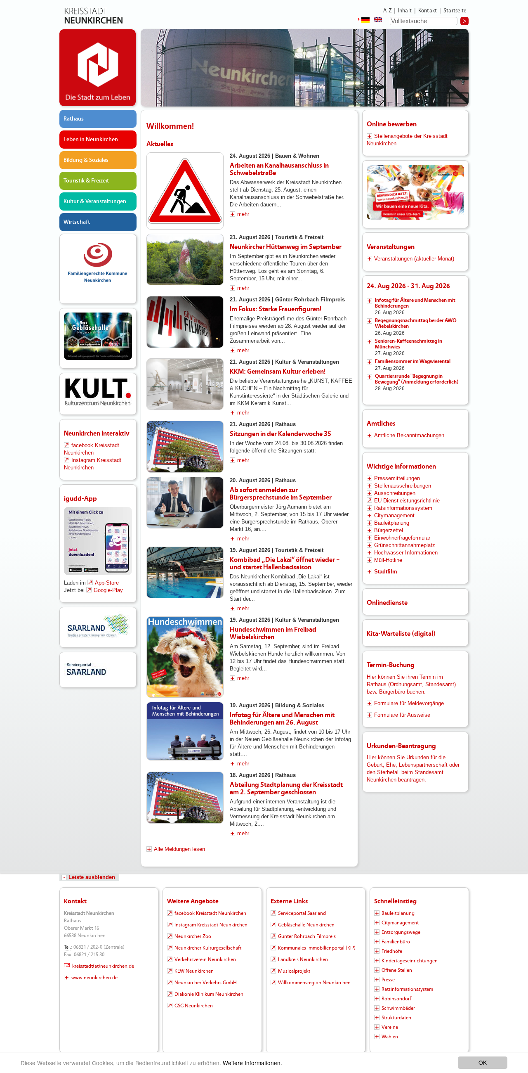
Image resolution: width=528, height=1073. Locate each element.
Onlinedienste (387, 602)
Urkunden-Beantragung (401, 746)
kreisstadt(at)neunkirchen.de (103, 966)
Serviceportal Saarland (302, 913)
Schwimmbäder (398, 1008)
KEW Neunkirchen (194, 971)
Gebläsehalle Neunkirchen (306, 925)
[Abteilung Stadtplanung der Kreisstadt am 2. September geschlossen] (185, 798)
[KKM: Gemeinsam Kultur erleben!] (185, 384)
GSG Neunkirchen (193, 1006)
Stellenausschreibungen (402, 486)
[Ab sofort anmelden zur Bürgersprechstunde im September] (185, 503)
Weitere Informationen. (252, 1063)
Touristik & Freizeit (86, 181)
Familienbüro (396, 942)
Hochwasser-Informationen (406, 553)
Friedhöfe (392, 951)
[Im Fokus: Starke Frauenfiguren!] (185, 322)
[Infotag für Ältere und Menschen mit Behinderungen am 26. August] (185, 731)
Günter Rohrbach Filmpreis (307, 936)
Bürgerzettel (388, 530)
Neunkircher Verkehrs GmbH (205, 982)
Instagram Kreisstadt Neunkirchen (211, 925)
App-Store (107, 583)
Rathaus (74, 119)
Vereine (390, 1027)
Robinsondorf (396, 999)
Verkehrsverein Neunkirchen (205, 959)
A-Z (387, 10)
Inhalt (405, 10)
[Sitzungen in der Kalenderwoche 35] (185, 447)
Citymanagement (394, 515)
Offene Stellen (397, 970)
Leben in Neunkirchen (91, 139)
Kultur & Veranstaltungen (95, 201)
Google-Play (108, 590)
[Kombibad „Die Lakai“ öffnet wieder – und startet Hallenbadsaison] (185, 572)
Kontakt (427, 10)
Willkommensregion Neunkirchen (314, 982)
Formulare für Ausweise (402, 715)
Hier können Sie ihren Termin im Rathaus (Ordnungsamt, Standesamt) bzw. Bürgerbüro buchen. (411, 684)
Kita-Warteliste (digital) (401, 633)
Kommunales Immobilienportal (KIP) (317, 948)
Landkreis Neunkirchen (303, 959)
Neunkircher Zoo (192, 936)
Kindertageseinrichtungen (410, 961)
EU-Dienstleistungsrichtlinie (407, 500)
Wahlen (390, 1037)
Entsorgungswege (401, 932)
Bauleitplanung (391, 523)
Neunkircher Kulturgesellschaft (207, 948)
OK (482, 1062)
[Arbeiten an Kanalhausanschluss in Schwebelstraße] (185, 191)
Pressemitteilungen (397, 478)
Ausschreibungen (394, 493)
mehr (243, 214)
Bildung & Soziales (86, 160)
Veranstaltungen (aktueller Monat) (414, 259)
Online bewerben (392, 124)
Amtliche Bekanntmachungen (409, 435)
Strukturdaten (396, 1018)
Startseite (455, 10)
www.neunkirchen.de (94, 978)
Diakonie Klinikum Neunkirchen (208, 994)
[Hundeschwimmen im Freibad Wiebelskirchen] (185, 657)
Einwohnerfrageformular (402, 538)
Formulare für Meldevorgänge (409, 703)
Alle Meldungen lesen (179, 849)
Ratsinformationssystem (403, 508)
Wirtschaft (77, 222)
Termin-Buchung (391, 665)
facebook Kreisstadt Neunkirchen (210, 913)
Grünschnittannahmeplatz (404, 545)
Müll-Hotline (388, 560)
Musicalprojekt (294, 971)
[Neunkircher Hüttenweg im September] (185, 259)
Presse (388, 980)
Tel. (67, 947)
